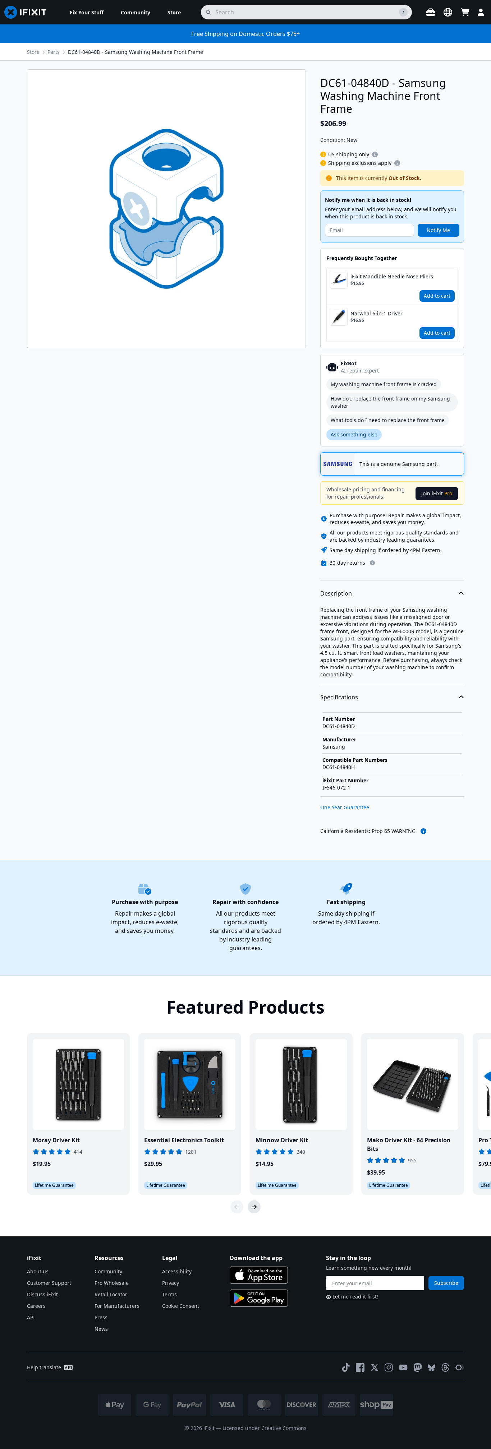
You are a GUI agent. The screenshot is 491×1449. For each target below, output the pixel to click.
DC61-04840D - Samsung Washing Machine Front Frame (135, 51)
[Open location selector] (448, 12)
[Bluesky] (431, 1367)
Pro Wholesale (112, 1282)
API (31, 1317)
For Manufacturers (117, 1305)
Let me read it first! (355, 1296)
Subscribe (446, 1282)
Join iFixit (436, 493)
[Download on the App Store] (259, 1275)
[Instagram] (389, 1367)
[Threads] (445, 1367)
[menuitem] (86, 12)
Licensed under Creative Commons (264, 1428)
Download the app (256, 1258)
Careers (36, 1305)
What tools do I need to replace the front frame (388, 420)
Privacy (170, 1282)
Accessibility (177, 1271)
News (101, 1328)
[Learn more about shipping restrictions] (375, 154)
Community (108, 1271)
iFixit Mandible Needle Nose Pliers (391, 276)
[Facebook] (360, 1367)
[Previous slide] (236, 1206)
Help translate (44, 1367)
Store (33, 51)
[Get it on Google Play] (259, 1298)
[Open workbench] (430, 12)
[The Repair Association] (459, 1367)
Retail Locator (111, 1294)
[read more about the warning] (423, 831)
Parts (53, 51)
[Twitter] (374, 1367)
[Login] (481, 12)
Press (101, 1317)
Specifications (339, 697)
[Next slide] (254, 1206)
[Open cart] (465, 12)
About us (38, 1271)
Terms (169, 1294)
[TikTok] (345, 1367)
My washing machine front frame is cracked (384, 384)
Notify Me (438, 230)
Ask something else (354, 434)
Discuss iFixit (42, 1294)
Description (336, 593)
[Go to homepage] (28, 12)
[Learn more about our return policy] (372, 563)
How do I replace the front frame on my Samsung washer (390, 402)
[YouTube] (403, 1367)
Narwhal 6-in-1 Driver (376, 313)
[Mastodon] (417, 1367)
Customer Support (49, 1282)
